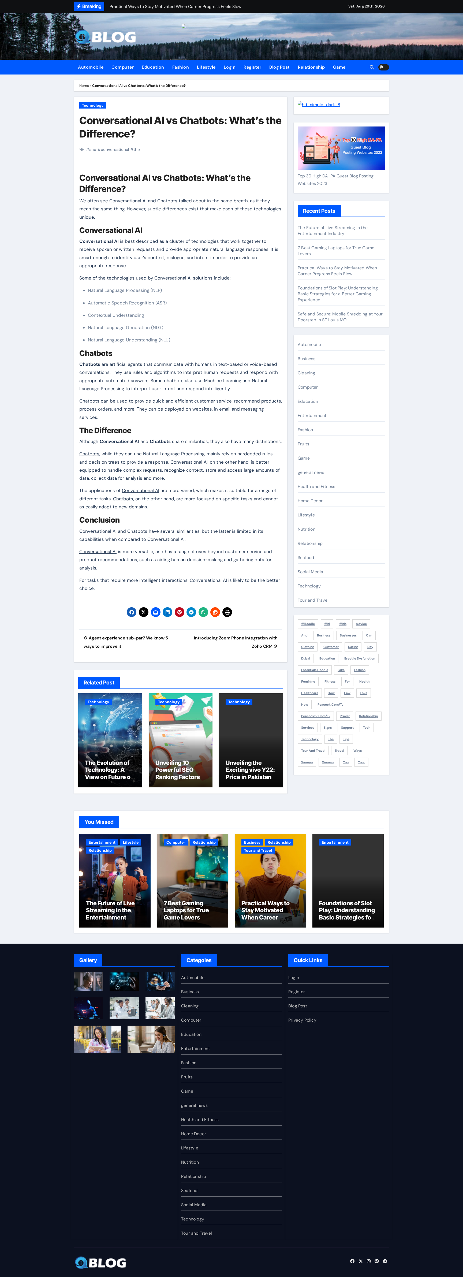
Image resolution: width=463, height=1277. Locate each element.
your (361, 762)
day (370, 647)
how (331, 693)
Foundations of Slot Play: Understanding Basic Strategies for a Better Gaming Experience (338, 294)
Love (363, 693)
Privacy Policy (302, 1020)
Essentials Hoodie (314, 670)
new (304, 704)
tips (346, 739)
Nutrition (306, 529)
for (347, 681)
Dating (353, 647)
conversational (115, 149)
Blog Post (279, 67)
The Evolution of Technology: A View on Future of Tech (109, 773)
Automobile (90, 67)
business (323, 635)
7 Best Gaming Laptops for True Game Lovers (186, 910)
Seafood (306, 557)
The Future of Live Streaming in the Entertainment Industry (333, 230)
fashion (359, 670)
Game (339, 67)
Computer (122, 67)
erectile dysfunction (359, 658)
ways (357, 751)
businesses (348, 635)
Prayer (345, 716)
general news (311, 472)
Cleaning (306, 373)
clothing (307, 647)
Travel (339, 751)
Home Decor (310, 501)
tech (366, 727)
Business (307, 359)
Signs (328, 727)
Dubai (305, 658)
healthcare (309, 693)
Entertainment (312, 415)
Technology (92, 105)
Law (347, 693)
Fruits (303, 444)
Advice (361, 624)
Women (328, 762)
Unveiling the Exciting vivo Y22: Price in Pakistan (250, 769)
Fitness (329, 681)
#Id (327, 624)
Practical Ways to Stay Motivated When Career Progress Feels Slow (337, 271)
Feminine (308, 681)
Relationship (311, 67)
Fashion (180, 67)
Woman (307, 762)
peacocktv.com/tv (315, 716)
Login (230, 67)
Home (84, 85)
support (347, 727)
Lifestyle (206, 67)
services (307, 727)
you (346, 762)
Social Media (310, 572)
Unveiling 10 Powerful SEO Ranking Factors (177, 769)
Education (153, 67)
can (369, 635)
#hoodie (308, 624)
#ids (342, 624)
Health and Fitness (316, 486)
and (92, 149)
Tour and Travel (313, 600)
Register (252, 67)
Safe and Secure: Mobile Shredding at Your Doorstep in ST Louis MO (340, 317)
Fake (341, 670)
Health (364, 681)
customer (331, 647)
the (136, 149)
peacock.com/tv (330, 704)
